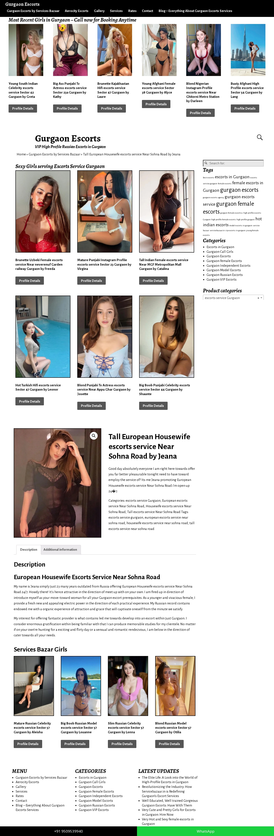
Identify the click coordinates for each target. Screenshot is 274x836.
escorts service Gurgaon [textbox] (232, 298)
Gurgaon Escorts (68, 138)
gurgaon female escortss (231, 213)
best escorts (208, 177)
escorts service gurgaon (126, 517)
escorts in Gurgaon (232, 177)
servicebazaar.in (217, 230)
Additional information (60, 549)
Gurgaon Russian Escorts (225, 275)
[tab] (28, 550)
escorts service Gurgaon (143, 500)
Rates (132, 11)
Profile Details (22, 108)
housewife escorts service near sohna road (157, 523)
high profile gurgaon (246, 219)
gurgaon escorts (239, 190)
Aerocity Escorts (76, 11)
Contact (147, 11)
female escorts (225, 183)
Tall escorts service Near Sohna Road (153, 512)
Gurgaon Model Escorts (224, 270)
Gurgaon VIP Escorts (222, 279)
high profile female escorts (223, 219)
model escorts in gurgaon (240, 225)
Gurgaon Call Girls (220, 251)
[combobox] (233, 298)
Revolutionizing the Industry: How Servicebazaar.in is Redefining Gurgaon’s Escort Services (167, 791)
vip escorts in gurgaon (235, 230)
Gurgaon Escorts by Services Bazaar (33, 11)
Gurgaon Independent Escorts (228, 265)
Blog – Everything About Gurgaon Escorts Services (195, 11)
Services (116, 11)
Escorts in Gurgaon (220, 247)
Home (21, 154)
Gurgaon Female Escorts (224, 261)
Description (28, 549)
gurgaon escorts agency (213, 197)
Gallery (99, 11)
